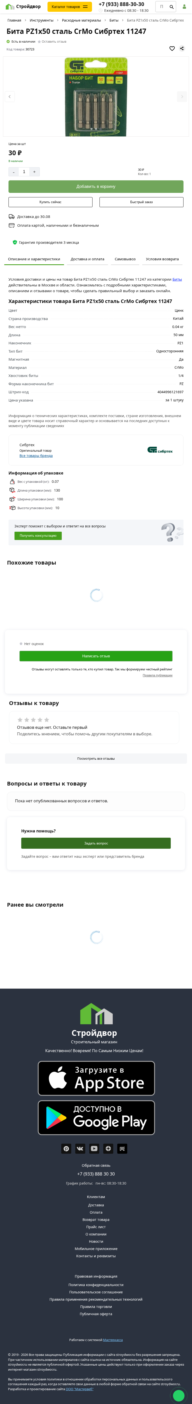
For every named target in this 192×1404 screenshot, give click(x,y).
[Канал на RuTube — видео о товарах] (122, 1149)
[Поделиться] (182, 48)
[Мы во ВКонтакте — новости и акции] (80, 1149)
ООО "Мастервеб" (80, 1389)
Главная (14, 20)
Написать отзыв (96, 656)
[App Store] (94, 1079)
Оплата (96, 1212)
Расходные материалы (81, 20)
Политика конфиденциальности (96, 1284)
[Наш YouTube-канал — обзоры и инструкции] (94, 1149)
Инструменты (42, 20)
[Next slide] (182, 96)
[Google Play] (94, 1119)
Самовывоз (125, 258)
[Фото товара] (96, 97)
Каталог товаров (66, 7)
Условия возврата (162, 258)
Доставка (96, 1205)
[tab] (91, 129)
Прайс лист (96, 1226)
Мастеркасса (113, 1340)
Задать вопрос (96, 843)
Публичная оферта (96, 1313)
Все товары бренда (36, 455)
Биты (114, 20)
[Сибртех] (135, 449)
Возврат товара (96, 1219)
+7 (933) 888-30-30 (121, 4)
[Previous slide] (10, 96)
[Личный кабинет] (185, 7)
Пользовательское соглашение (96, 1292)
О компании (96, 1234)
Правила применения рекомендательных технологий (96, 1299)
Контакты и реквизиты (96, 1256)
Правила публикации (157, 675)
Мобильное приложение (96, 1248)
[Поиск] (172, 7)
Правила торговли (96, 1306)
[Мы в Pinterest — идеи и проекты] (66, 1149)
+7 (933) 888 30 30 (96, 1174)
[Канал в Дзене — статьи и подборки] (108, 1149)
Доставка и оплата (87, 258)
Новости (96, 1241)
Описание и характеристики (34, 258)
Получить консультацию (38, 535)
